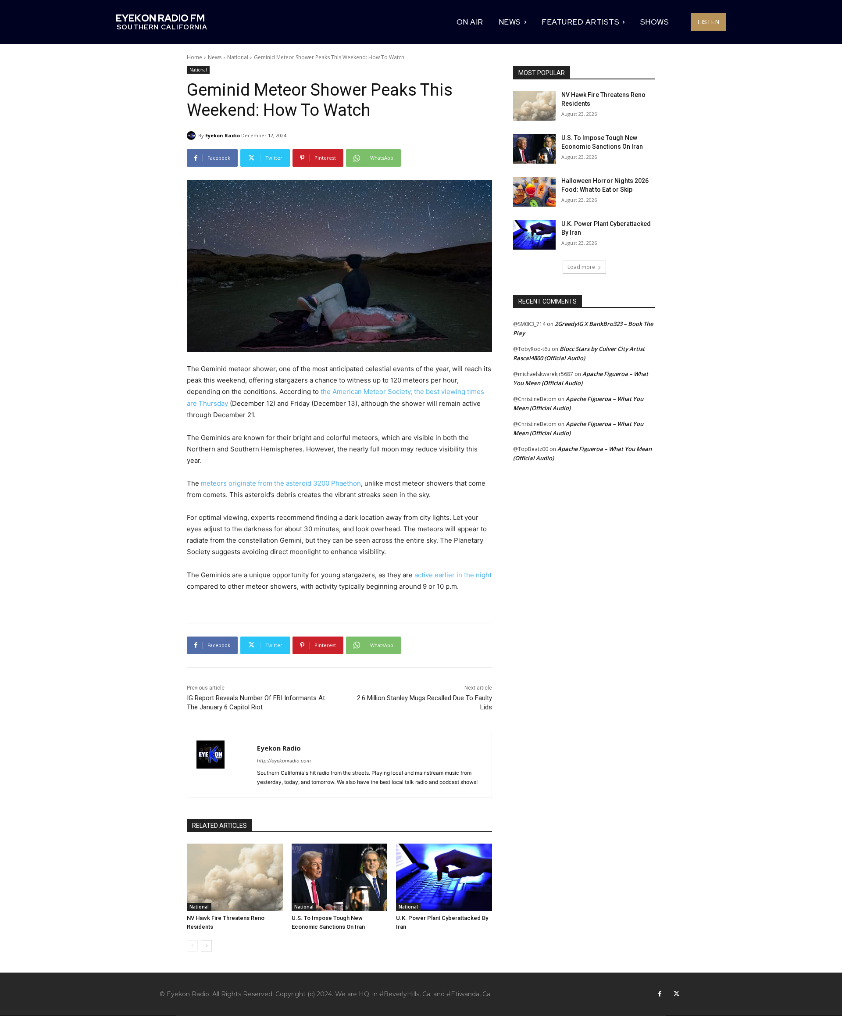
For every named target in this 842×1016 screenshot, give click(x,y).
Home (194, 57)
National (237, 57)
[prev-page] (192, 946)
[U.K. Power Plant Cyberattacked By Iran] (444, 877)
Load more (581, 267)
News (214, 57)
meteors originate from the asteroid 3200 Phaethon (281, 483)
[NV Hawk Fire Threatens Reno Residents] (235, 877)
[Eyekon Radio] (192, 135)
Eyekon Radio (222, 135)
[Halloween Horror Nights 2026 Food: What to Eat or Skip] (534, 192)
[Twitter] (676, 994)
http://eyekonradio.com (284, 761)
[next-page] (206, 946)
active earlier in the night (453, 575)
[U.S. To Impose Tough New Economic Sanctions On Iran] (340, 877)
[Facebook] (659, 994)
